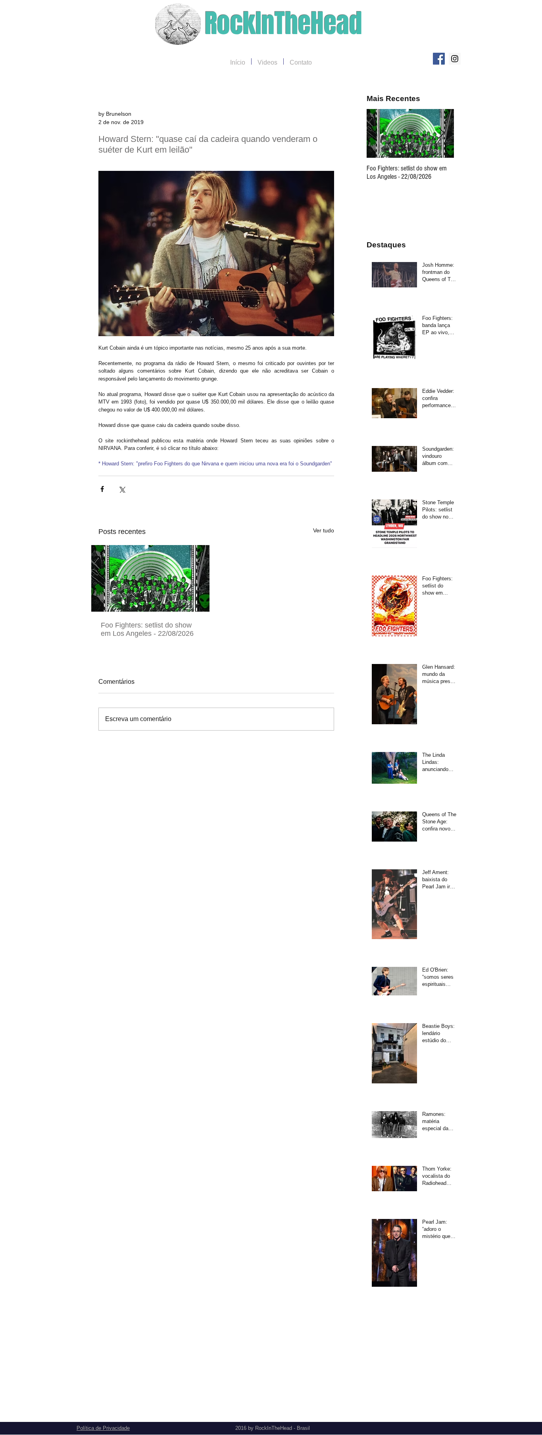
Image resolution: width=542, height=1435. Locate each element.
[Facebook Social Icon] (439, 59)
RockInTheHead (283, 23)
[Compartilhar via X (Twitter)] (121, 489)
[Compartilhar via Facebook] (102, 489)
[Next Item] (441, 133)
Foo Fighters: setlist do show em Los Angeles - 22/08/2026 (147, 629)
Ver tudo (323, 530)
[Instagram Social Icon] (455, 59)
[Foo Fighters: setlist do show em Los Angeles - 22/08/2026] (150, 578)
